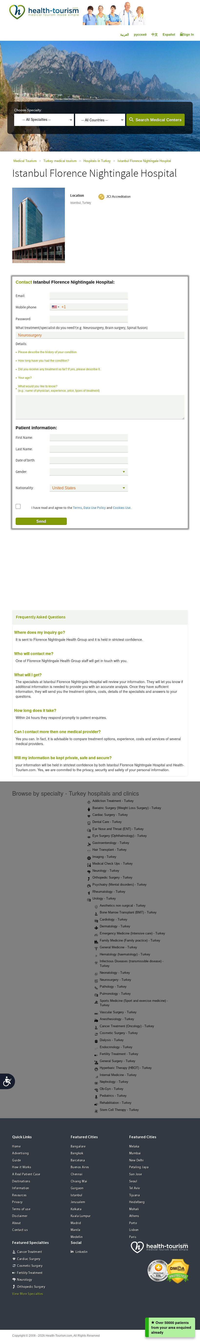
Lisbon (134, 1230)
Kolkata (76, 1209)
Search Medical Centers (158, 120)
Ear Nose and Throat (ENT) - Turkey (118, 829)
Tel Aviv (134, 1188)
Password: (23, 319)
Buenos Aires (80, 1167)
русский (140, 34)
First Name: (24, 437)
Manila (75, 1230)
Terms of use (21, 1209)
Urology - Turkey (104, 898)
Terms (77, 508)
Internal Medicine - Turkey (118, 1075)
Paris (133, 1237)
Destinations (21, 1181)
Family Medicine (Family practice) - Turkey (130, 940)
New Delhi (136, 1160)
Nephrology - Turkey (114, 1082)
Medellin (77, 1237)
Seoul (133, 1181)
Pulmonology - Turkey (115, 993)
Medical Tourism (25, 161)
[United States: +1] (55, 307)
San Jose (135, 1174)
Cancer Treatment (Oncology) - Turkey (127, 1026)
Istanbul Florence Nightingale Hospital (144, 161)
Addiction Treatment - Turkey (113, 801)
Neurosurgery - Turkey (115, 980)
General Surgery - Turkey (117, 1061)
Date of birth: (25, 460)
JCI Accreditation (118, 196)
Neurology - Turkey (105, 870)
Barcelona (78, 1160)
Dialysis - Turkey (112, 1040)
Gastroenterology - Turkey (110, 843)
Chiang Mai (79, 1181)
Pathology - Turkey (113, 986)
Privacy (17, 1202)
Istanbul (76, 1195)
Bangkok (77, 1153)
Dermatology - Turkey (115, 926)
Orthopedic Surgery (31, 1287)
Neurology (24, 1279)
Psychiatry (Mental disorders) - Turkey (119, 884)
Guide (16, 1160)
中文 (154, 34)
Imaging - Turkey (104, 857)
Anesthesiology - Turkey (117, 1019)
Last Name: (24, 449)
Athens (134, 1216)
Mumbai (135, 1153)
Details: (21, 344)
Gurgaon (77, 1188)
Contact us (20, 1230)
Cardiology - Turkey (113, 919)
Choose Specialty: (28, 110)
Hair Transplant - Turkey (109, 849)
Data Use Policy (94, 508)
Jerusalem (78, 1202)
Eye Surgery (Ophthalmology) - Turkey (119, 836)
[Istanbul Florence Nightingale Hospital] (43, 224)
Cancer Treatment (29, 1252)
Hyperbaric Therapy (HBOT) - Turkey (126, 1068)
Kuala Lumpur (81, 1216)
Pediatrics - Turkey (113, 1095)
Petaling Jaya (139, 1167)
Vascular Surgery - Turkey (118, 1012)
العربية (124, 34)
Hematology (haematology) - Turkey (125, 954)
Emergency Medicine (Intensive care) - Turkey (132, 933)
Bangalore (78, 1146)
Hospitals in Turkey (97, 161)
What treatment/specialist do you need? (82, 328)
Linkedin (82, 1252)
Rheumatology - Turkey (108, 891)
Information (20, 1188)
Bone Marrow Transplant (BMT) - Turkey (128, 912)
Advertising (20, 1153)
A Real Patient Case (26, 1174)
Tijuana (134, 1195)
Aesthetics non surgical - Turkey (123, 905)
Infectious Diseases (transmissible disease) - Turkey (131, 963)
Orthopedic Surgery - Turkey (112, 877)
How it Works (21, 1167)
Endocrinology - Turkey (116, 1047)
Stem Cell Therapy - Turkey (119, 1110)
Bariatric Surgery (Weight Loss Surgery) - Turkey (126, 808)
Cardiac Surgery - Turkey (110, 815)
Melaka (134, 1146)
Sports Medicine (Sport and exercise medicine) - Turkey (134, 1003)
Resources (19, 1195)
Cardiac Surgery (28, 1259)
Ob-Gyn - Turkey (111, 1089)
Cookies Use (121, 508)
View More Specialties (27, 1294)
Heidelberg (137, 1202)
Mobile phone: (26, 307)
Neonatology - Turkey (115, 972)
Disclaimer (19, 1216)
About (16, 1223)
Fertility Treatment (30, 1273)
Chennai (77, 1174)
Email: (20, 296)
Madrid (76, 1223)
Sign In (188, 34)
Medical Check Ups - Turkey (112, 863)
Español (169, 34)
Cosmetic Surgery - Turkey (119, 1033)
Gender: (21, 472)
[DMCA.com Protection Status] (177, 1270)
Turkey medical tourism (60, 161)
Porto (133, 1223)
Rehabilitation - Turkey (115, 1103)
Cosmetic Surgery (29, 1266)
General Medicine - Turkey (118, 947)
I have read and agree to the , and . (81, 508)
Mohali (134, 1209)
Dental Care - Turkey (107, 822)
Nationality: (25, 488)
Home (16, 1146)
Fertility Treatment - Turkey (119, 1054)
